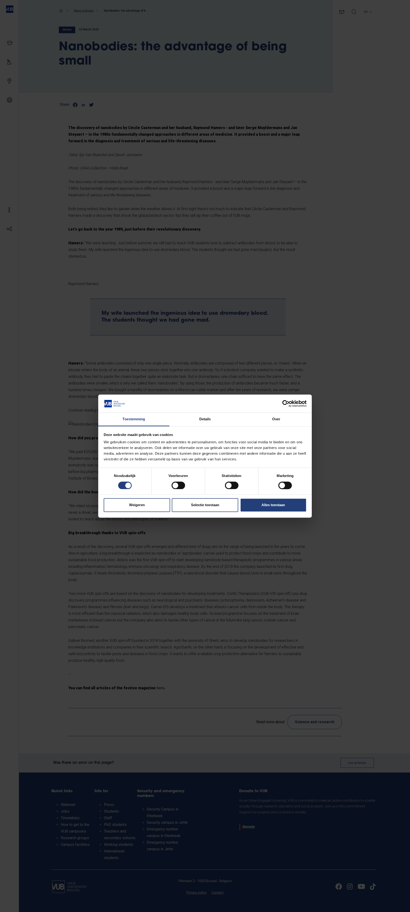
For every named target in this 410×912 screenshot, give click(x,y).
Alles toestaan (273, 505)
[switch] (178, 485)
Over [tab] (276, 419)
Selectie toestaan (205, 505)
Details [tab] (205, 419)
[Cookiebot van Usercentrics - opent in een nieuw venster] (286, 403)
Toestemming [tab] (133, 419)
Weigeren (137, 505)
